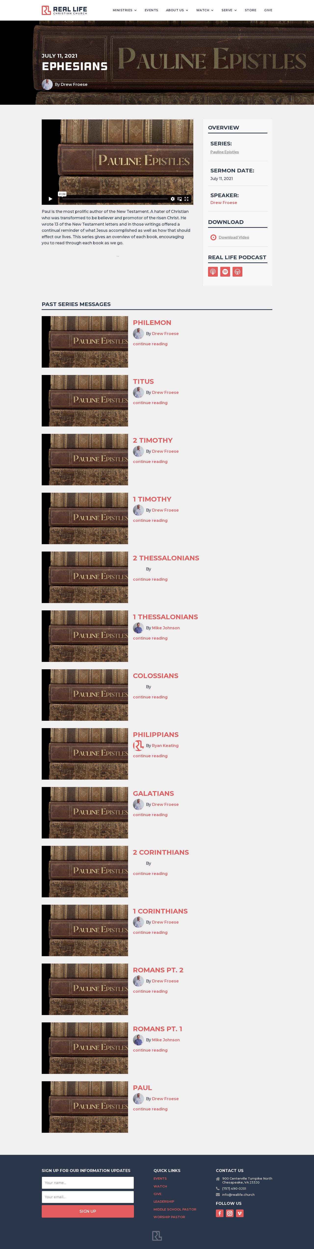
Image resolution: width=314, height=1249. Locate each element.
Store (251, 10)
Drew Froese (74, 84)
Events (151, 10)
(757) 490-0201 (234, 1188)
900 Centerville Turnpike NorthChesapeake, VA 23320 (247, 1180)
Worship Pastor (169, 1217)
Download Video (234, 237)
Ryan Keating (165, 745)
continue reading (150, 344)
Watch (160, 1186)
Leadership (164, 1201)
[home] (66, 10)
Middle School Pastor (175, 1209)
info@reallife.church (238, 1195)
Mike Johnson (166, 628)
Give (268, 10)
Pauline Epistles (224, 151)
